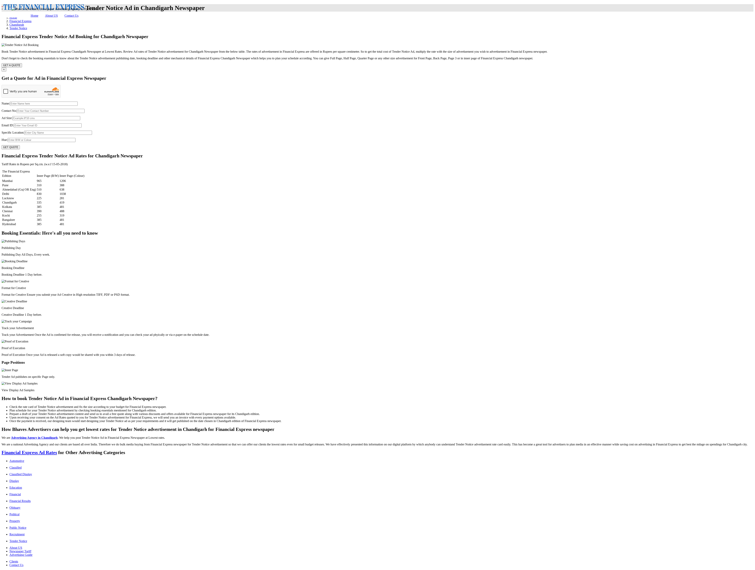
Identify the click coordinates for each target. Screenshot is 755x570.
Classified (15, 467)
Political (14, 514)
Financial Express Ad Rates (29, 452)
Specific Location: (13, 132)
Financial (15, 494)
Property (14, 521)
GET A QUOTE (11, 65)
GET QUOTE (10, 147)
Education (15, 487)
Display (14, 481)
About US (51, 15)
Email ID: (8, 125)
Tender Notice (18, 541)
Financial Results (20, 501)
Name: (6, 103)
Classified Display (20, 474)
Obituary (14, 507)
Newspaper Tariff (20, 551)
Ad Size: (7, 118)
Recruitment (17, 534)
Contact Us (71, 15)
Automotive (16, 461)
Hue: (5, 139)
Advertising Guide (20, 554)
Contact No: (9, 110)
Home (34, 15)
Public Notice (17, 527)
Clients (13, 561)
